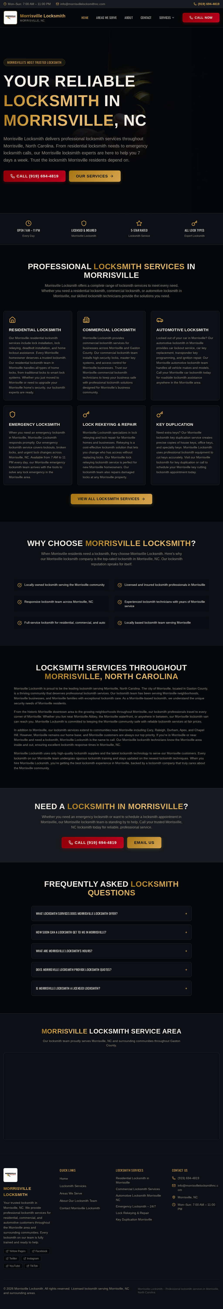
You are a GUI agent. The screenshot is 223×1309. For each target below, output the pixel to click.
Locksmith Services (73, 1186)
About (129, 17)
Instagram (33, 1258)
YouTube (14, 1265)
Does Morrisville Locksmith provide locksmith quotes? (111, 969)
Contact (146, 17)
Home (84, 17)
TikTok (34, 1265)
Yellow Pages (17, 1251)
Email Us (144, 842)
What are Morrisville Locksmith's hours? (111, 951)
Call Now (204, 17)
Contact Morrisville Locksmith (80, 1208)
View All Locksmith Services (109, 499)
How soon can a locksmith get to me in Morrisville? (111, 932)
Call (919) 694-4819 (38, 176)
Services (165, 17)
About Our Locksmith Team (78, 1200)
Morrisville (58, 120)
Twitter (13, 1258)
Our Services (92, 176)
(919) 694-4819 (209, 4)
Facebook (41, 1251)
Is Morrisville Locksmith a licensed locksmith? (111, 988)
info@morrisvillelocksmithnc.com (82, 4)
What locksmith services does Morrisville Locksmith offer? (111, 913)
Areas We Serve (106, 17)
